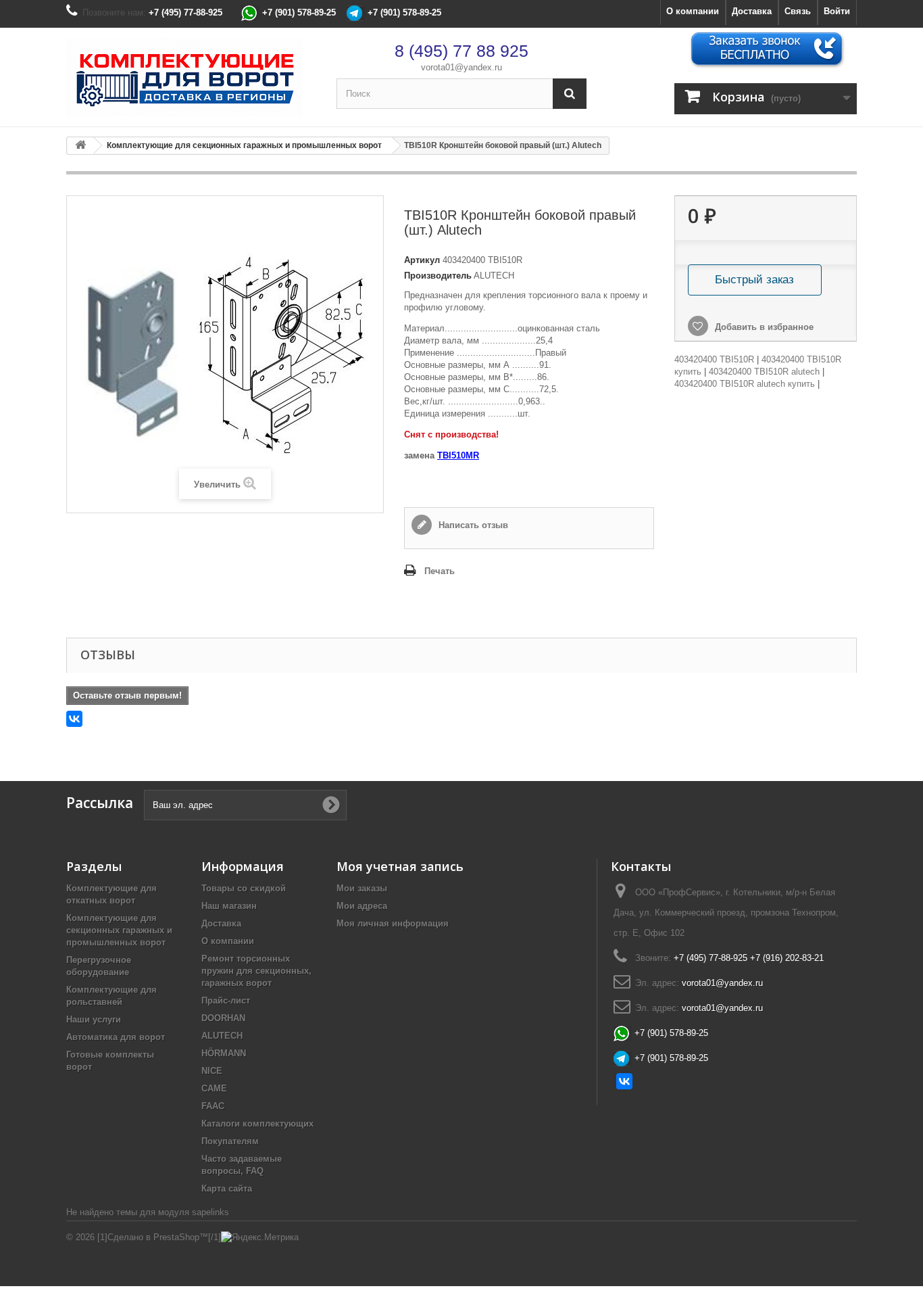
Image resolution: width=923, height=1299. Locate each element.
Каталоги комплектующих (257, 1123)
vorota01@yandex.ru (461, 67)
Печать (439, 571)
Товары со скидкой (243, 888)
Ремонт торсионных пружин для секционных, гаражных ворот (256, 970)
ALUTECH (222, 1036)
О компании (692, 11)
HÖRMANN (223, 1053)
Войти (837, 11)
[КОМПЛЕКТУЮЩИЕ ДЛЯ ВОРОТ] (191, 77)
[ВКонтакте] (74, 719)
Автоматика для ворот (115, 1037)
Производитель (438, 275)
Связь (797, 11)
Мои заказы (361, 888)
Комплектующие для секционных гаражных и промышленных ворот (119, 930)
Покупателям (230, 1141)
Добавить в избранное (763, 327)
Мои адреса (361, 906)
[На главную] (80, 145)
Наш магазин (229, 906)
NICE (211, 1071)
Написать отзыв (472, 525)
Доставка (752, 11)
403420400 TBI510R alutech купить (744, 384)
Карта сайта (226, 1188)
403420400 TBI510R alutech (764, 372)
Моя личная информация (392, 923)
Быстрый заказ (754, 279)
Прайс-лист (225, 1000)
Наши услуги (93, 1019)
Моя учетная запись (400, 866)
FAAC (212, 1106)
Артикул (422, 260)
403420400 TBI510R (714, 359)
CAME (214, 1088)
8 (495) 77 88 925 (461, 50)
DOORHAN (223, 1018)
